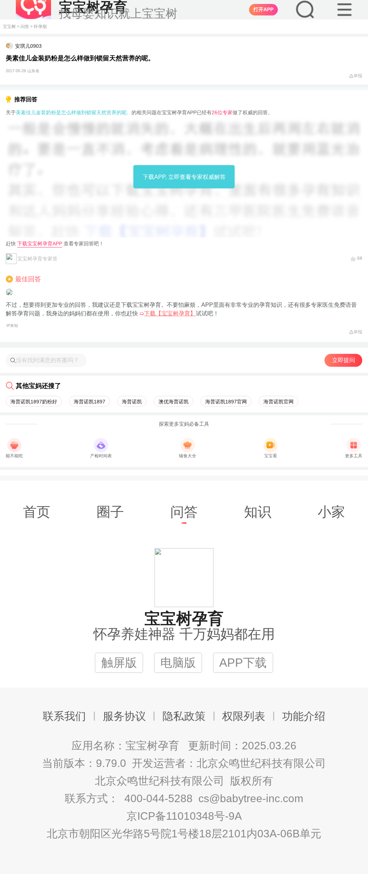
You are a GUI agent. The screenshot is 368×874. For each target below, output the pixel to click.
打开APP (263, 9)
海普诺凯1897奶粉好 (33, 401)
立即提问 (343, 360)
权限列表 (243, 716)
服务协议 (124, 716)
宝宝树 (9, 26)
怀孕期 (40, 26)
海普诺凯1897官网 (226, 401)
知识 (257, 511)
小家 (331, 511)
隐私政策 (184, 716)
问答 (24, 26)
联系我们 (64, 716)
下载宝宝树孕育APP (39, 243)
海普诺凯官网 (278, 401)
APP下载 (243, 662)
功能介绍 (303, 716)
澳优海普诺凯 (173, 401)
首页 (36, 511)
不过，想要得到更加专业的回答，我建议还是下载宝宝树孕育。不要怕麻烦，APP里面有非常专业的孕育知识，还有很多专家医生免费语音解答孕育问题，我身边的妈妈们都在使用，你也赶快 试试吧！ (181, 315)
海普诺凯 (132, 401)
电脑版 (178, 662)
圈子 (110, 511)
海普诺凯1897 (89, 401)
